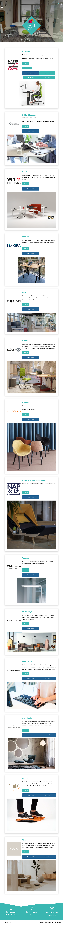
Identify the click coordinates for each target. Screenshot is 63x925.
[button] (2, 7)
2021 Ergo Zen (8, 922)
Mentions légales (44, 922)
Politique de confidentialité (55, 922)
